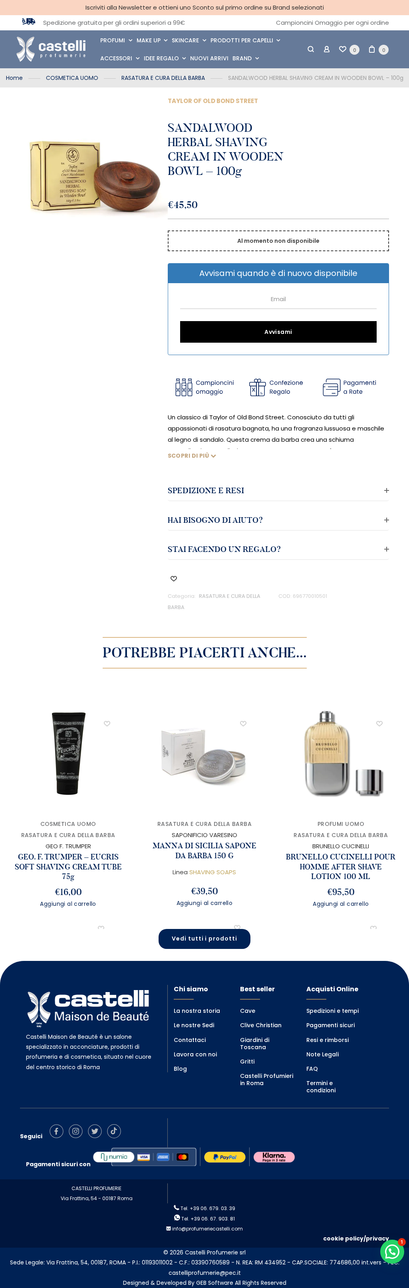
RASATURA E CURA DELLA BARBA (163, 78)
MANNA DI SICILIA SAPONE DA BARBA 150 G (204, 851)
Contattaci (190, 1040)
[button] (174, 579)
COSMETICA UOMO (72, 78)
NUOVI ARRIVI (209, 58)
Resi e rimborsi (327, 1040)
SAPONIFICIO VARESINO (204, 835)
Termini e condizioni (321, 1086)
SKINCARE (185, 40)
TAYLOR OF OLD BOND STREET (213, 101)
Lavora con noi (195, 1054)
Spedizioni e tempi (332, 1011)
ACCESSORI (116, 58)
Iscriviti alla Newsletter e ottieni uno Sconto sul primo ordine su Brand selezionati (204, 7)
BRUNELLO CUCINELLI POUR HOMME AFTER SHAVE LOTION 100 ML (340, 866)
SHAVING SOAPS (212, 872)
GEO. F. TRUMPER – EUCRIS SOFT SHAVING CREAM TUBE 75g (68, 866)
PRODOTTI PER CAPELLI (241, 40)
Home (14, 78)
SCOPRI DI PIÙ (189, 455)
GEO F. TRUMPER (68, 846)
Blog (180, 1069)
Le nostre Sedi (194, 1025)
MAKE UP (149, 40)
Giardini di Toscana (254, 1043)
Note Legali (322, 1054)
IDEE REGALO (161, 58)
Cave (247, 1011)
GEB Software (214, 1283)
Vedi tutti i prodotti (205, 939)
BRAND (242, 58)
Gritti (247, 1062)
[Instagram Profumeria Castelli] (78, 1136)
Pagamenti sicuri (330, 1025)
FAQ (312, 1069)
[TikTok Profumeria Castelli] (116, 1136)
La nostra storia (197, 1011)
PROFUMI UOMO (341, 824)
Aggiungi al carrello (68, 904)
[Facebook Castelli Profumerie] (59, 1136)
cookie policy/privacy (356, 1238)
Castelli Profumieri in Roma (266, 1079)
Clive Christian (261, 1025)
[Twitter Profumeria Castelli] (97, 1136)
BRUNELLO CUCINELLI (340, 846)
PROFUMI (112, 40)
